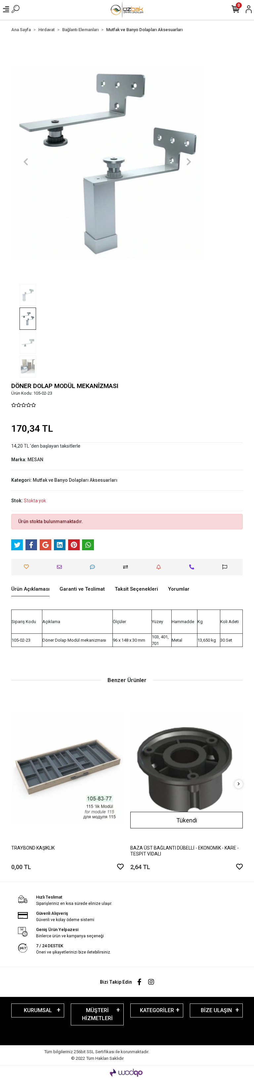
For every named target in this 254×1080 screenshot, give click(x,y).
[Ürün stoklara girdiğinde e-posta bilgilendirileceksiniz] (160, 567)
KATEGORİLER (157, 1010)
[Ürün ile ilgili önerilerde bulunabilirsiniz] (226, 567)
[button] (25, 162)
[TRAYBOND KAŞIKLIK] (67, 768)
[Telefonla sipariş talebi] (193, 567)
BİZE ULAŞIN (216, 1010)
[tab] (30, 589)
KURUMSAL (38, 1010)
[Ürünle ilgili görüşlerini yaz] (94, 567)
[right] (238, 784)
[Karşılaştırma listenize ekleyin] (127, 567)
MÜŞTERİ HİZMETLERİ (97, 1014)
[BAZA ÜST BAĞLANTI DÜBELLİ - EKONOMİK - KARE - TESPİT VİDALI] (186, 768)
